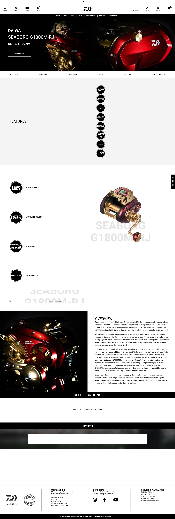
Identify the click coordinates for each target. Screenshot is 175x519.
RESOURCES (113, 16)
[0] (168, 8)
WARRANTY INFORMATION (149, 498)
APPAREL (102, 16)
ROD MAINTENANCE (147, 492)
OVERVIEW (72, 75)
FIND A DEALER (19, 54)
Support (147, 11)
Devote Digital (99, 516)
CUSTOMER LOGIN (57, 497)
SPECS (100, 75)
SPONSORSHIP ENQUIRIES (59, 503)
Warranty (135, 11)
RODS (66, 16)
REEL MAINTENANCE (148, 494)
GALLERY (14, 75)
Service (158, 11)
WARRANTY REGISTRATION (150, 500)
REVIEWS (127, 75)
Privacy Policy (110, 516)
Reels (58, 16)
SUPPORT (54, 499)
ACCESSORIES (90, 16)
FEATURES (43, 75)
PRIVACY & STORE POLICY (59, 505)
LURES (80, 16)
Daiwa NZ (68, 516)
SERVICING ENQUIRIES (148, 496)
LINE (72, 16)
